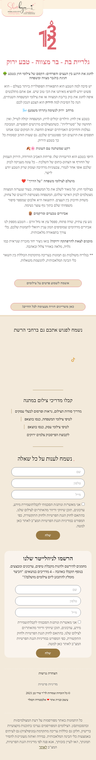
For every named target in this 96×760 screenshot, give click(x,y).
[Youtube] (73, 374)
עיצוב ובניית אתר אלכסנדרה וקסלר (48, 699)
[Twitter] (47, 374)
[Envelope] (22, 344)
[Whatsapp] (47, 344)
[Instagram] (47, 359)
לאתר (43, 747)
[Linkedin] (22, 374)
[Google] (22, 359)
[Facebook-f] (73, 344)
